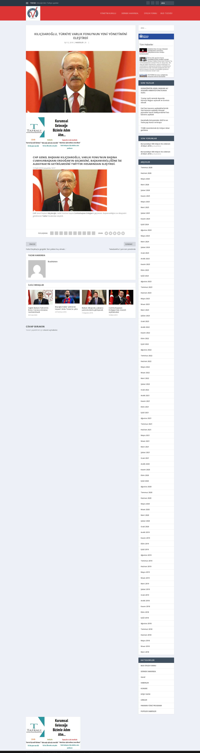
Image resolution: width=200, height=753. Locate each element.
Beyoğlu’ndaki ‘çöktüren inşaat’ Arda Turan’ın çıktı (66, 308)
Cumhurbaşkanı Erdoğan (83, 213)
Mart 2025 (145, 207)
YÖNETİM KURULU (108, 13)
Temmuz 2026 (146, 167)
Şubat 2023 (145, 316)
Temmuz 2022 (146, 355)
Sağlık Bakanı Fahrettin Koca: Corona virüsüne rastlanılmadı (38, 310)
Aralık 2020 (145, 464)
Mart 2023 (145, 310)
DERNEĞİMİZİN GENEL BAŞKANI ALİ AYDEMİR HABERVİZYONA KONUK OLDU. (154, 90)
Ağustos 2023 (146, 281)
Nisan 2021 (145, 441)
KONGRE (144, 688)
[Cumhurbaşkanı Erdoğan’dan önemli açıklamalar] (121, 297)
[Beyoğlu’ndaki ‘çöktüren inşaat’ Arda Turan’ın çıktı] (67, 297)
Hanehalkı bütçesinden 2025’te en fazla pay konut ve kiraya (154, 121)
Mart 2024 (145, 241)
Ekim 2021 (145, 407)
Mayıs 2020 (145, 504)
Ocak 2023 (145, 321)
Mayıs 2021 (145, 435)
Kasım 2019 (145, 538)
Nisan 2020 (145, 509)
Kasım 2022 (145, 333)
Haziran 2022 (146, 361)
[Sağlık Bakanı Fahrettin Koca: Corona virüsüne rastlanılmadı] (40, 297)
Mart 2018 (145, 652)
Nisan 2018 (145, 646)
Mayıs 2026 (145, 179)
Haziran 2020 (146, 498)
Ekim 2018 (145, 612)
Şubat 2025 (145, 213)
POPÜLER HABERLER (148, 711)
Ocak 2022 (145, 390)
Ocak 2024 (145, 253)
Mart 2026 (145, 185)
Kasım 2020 (145, 469)
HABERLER (79, 42)
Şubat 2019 (145, 589)
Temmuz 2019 (146, 561)
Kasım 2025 (145, 196)
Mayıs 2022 (145, 367)
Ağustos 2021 (146, 418)
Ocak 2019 (145, 595)
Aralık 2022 (145, 327)
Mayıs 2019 (145, 572)
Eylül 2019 (145, 549)
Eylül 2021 (145, 412)
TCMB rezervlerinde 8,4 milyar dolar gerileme (155, 129)
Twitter (45, 216)
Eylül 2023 (145, 276)
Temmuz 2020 (146, 492)
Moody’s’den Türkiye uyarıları (47, 3)
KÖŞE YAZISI (145, 694)
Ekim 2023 (145, 270)
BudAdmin (53, 261)
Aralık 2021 (145, 395)
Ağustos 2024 (146, 230)
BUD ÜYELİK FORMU (148, 665)
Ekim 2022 (145, 338)
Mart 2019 (145, 583)
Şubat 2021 (145, 452)
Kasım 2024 (145, 219)
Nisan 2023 (145, 304)
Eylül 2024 (145, 224)
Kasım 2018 (145, 606)
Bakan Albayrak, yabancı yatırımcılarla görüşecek (92, 309)
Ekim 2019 (145, 544)
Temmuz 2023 (146, 287)
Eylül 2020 (145, 481)
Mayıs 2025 (145, 202)
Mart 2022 (145, 378)
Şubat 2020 (145, 521)
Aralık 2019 (145, 532)
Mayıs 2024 (145, 236)
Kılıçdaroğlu (52, 213)
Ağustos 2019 (146, 555)
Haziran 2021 (146, 430)
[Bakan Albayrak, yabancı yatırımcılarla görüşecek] (94, 297)
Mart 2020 (145, 515)
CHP (34, 213)
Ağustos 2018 (146, 623)
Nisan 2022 (145, 373)
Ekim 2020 (145, 475)
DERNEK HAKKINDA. (130, 13)
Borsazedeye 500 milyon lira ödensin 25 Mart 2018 (155, 145)
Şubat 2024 (145, 247)
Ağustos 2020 (146, 487)
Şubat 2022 (145, 384)
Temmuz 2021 (146, 424)
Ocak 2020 (145, 526)
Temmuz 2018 (146, 629)
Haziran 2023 (146, 293)
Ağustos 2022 (146, 350)
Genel (143, 677)
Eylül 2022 (145, 344)
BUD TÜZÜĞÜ (166, 13)
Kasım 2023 (145, 264)
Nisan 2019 (145, 578)
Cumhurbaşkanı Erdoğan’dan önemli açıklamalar (117, 310)
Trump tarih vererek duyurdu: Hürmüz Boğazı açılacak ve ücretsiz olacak (155, 100)
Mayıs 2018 (145, 640)
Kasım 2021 (145, 401)
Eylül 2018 (145, 618)
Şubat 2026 (145, 190)
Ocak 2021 (145, 458)
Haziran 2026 (146, 173)
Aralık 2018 (145, 601)
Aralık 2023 (145, 259)
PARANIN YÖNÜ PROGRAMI (151, 705)
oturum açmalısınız (50, 330)
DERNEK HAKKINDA (148, 671)
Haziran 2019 (146, 566)
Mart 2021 (145, 447)
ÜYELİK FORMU (150, 13)
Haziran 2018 (146, 635)
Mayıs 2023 (145, 298)
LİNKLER (144, 700)
